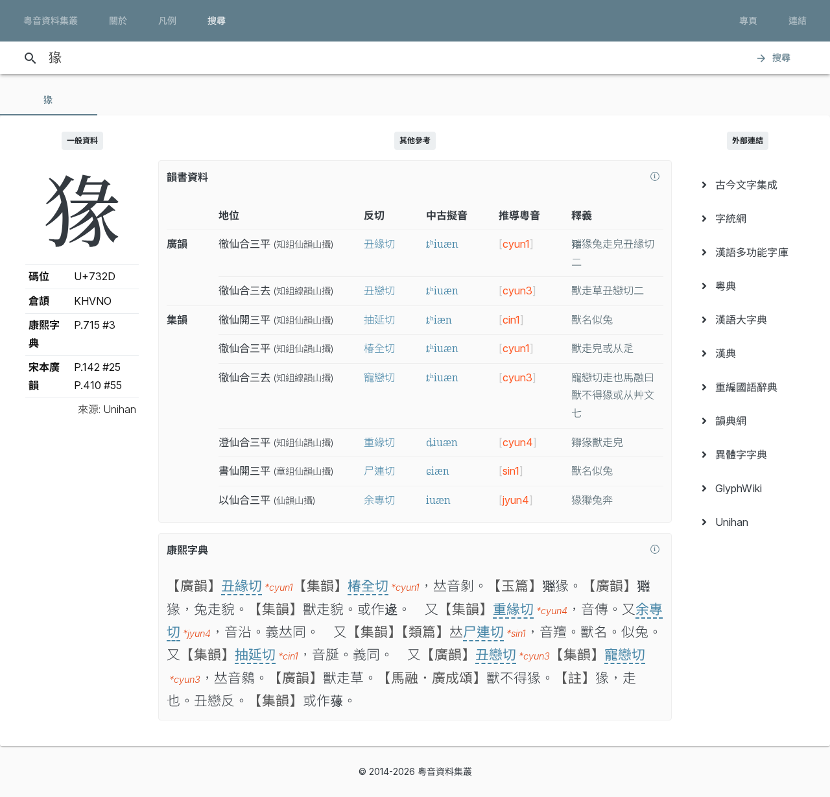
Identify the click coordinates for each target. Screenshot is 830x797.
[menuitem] (748, 185)
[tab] (48, 99)
